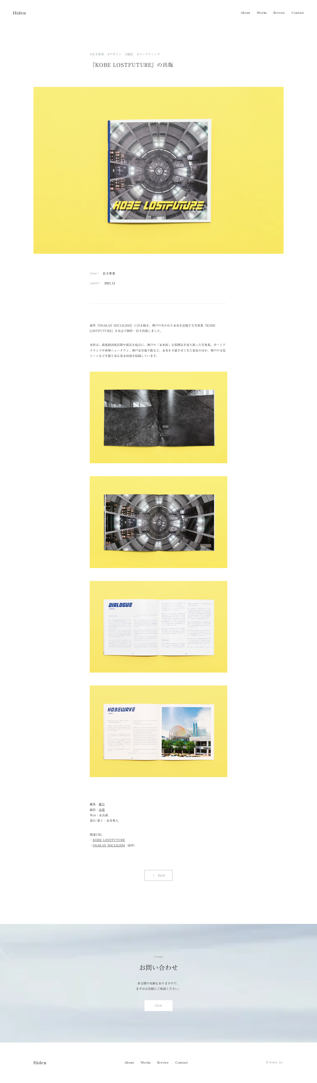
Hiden (40, 1062)
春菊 (102, 810)
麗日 (102, 804)
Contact (181, 1062)
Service (163, 1062)
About (129, 1062)
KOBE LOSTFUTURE (109, 840)
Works (146, 1062)
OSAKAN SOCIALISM (109, 845)
